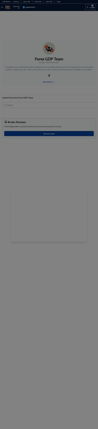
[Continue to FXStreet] (92, 5)
